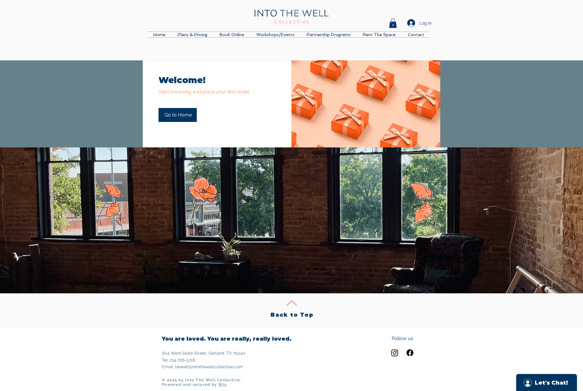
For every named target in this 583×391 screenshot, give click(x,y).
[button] (393, 23)
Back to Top (292, 315)
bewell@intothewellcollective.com (209, 366)
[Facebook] (409, 352)
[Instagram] (394, 352)
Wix (222, 384)
